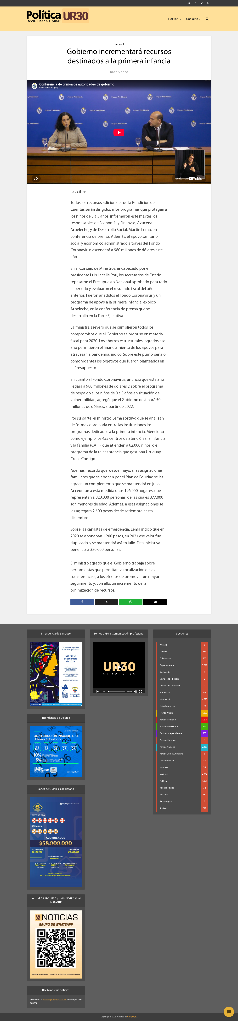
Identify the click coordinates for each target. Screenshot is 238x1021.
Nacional (119, 44)
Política (173, 19)
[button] (119, 667)
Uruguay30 (132, 1017)
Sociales (192, 19)
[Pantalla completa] (140, 691)
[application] (119, 667)
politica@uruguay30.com (55, 1000)
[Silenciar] (135, 691)
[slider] (116, 691)
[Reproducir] (97, 691)
